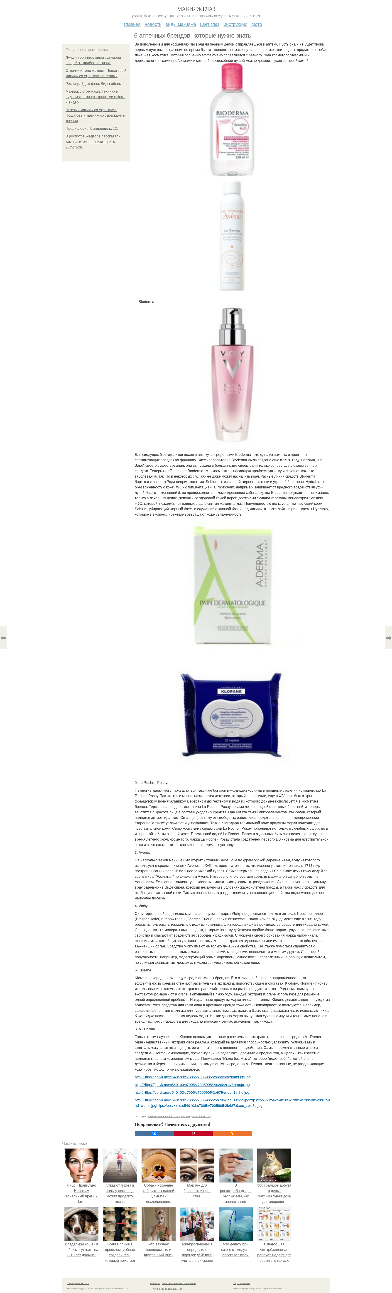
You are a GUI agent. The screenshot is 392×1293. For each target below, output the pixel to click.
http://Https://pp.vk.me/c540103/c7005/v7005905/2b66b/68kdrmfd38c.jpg (193, 1076)
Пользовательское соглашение (179, 1283)
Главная (132, 24)
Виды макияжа (181, 24)
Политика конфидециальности (166, 1288)
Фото (256, 24)
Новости (153, 24)
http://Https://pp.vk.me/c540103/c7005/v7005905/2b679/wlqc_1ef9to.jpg (192, 1092)
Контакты (155, 1283)
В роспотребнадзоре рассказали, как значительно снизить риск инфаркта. (93, 141)
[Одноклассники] (232, 1133)
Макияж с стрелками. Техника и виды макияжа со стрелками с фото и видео (95, 96)
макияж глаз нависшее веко (164, 1116)
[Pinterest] (193, 1133)
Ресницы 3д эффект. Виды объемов (96, 84)
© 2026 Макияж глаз (78, 1283)
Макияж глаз (196, 8)
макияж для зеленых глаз (196, 1116)
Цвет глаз (210, 24)
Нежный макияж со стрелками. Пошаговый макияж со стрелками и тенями (95, 115)
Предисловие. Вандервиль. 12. (92, 128)
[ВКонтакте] (154, 1133)
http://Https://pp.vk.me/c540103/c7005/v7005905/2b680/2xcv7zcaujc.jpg (192, 1084)
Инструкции (235, 24)
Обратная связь (241, 1283)
